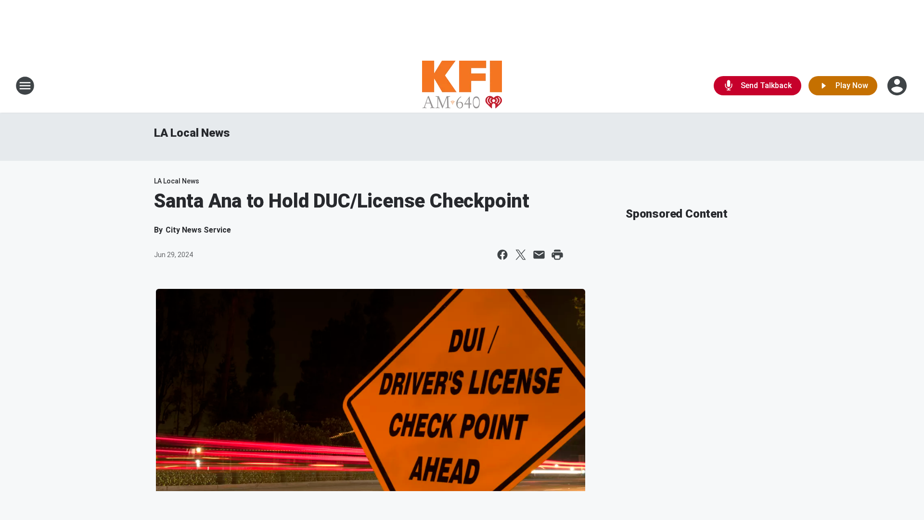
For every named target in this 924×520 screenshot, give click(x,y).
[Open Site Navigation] (25, 85)
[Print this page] (557, 254)
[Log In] (898, 85)
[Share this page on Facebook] (502, 254)
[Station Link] (462, 86)
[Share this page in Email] (539, 254)
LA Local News (192, 133)
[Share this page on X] (520, 254)
